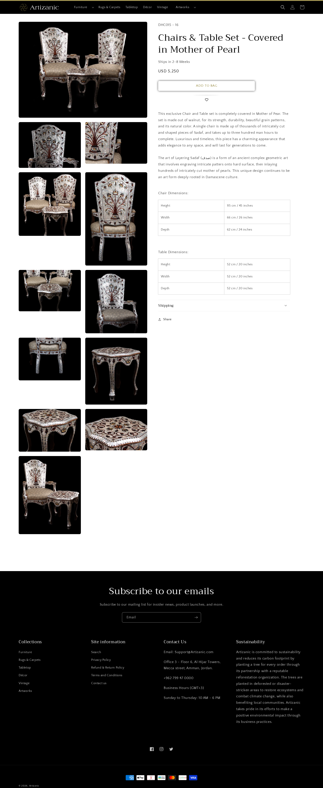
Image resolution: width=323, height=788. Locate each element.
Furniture (80, 7)
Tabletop (25, 667)
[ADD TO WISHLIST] (206, 100)
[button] (82, 7)
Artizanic (34, 785)
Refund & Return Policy (107, 667)
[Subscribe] (196, 617)
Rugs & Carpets (29, 660)
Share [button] (167, 319)
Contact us (99, 683)
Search (96, 652)
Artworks (182, 7)
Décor (23, 675)
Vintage (24, 683)
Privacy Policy (101, 660)
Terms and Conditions (106, 675)
